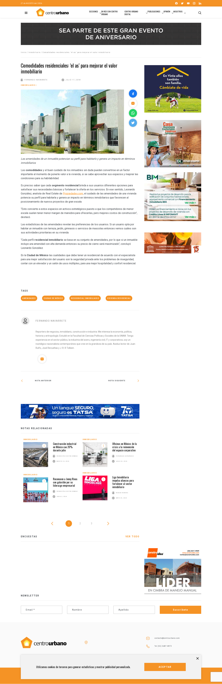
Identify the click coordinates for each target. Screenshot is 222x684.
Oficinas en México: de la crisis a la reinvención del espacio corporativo (124, 447)
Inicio (23, 52)
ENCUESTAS (29, 536)
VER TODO (132, 536)
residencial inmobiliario (85, 298)
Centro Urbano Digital (131, 13)
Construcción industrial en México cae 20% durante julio (64, 447)
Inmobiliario (34, 52)
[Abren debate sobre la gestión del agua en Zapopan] (109, 391)
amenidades (29, 298)
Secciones (93, 11)
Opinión (166, 11)
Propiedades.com (73, 193)
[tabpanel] (80, 472)
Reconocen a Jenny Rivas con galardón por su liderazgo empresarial (65, 482)
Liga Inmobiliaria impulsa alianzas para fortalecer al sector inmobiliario (123, 482)
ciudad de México (53, 298)
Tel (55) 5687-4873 (163, 646)
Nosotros (178, 11)
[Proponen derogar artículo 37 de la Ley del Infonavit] (50, 391)
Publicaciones (154, 11)
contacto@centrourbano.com (167, 638)
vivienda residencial (119, 298)
